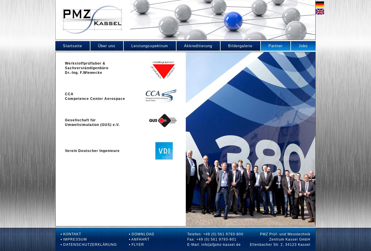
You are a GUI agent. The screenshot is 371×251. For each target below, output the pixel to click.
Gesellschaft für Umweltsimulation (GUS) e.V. (92, 122)
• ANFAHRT (139, 239)
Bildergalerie (236, 46)
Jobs (299, 46)
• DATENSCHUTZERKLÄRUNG (89, 245)
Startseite (68, 46)
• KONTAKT (71, 234)
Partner (272, 46)
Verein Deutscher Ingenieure (92, 151)
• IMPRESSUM (74, 239)
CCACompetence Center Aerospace (95, 96)
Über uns (102, 46)
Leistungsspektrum (146, 46)
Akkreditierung (194, 46)
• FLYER (136, 245)
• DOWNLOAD (141, 234)
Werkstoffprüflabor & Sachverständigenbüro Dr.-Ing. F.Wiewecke (86, 68)
